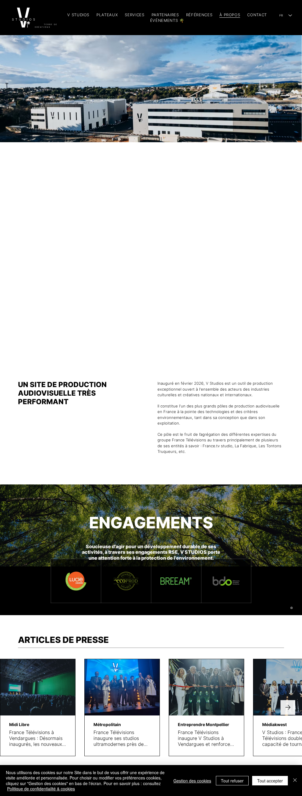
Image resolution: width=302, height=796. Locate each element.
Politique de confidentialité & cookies (41, 789)
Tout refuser (232, 781)
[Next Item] (287, 707)
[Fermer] (294, 780)
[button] (134, 14)
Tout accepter (270, 781)
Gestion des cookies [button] (192, 781)
